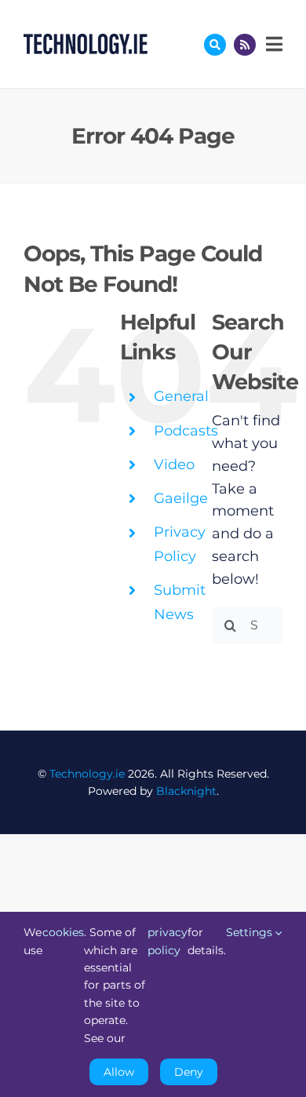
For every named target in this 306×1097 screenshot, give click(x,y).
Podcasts (186, 430)
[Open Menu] (272, 44)
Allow (119, 1072)
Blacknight (186, 791)
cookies (63, 932)
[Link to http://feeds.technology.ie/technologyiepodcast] (245, 45)
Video (174, 464)
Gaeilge (181, 498)
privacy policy (168, 941)
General (181, 396)
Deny (188, 1072)
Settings (250, 932)
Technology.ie (87, 774)
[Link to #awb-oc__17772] (215, 45)
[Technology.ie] (86, 40)
